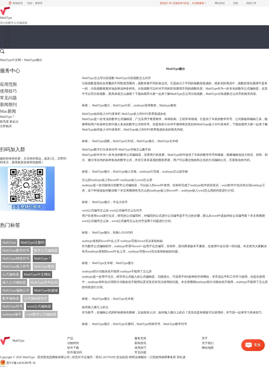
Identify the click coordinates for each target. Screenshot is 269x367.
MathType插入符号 (15, 266)
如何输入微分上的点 (95, 307)
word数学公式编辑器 (41, 314)
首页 (7, 27)
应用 (7, 32)
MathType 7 (42, 258)
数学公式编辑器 (46, 250)
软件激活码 (74, 352)
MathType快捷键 (46, 290)
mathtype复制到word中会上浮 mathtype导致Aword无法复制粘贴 (122, 241)
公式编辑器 (10, 274)
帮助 (7, 41)
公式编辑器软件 (35, 298)
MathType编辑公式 (15, 290)
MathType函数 (101, 141)
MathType (9, 242)
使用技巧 (8, 91)
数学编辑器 (10, 298)
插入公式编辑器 (14, 282)
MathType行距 (122, 105)
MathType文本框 (167, 141)
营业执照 (122, 357)
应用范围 (8, 84)
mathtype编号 (11, 314)
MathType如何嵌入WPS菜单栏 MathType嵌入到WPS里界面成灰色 (124, 113)
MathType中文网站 (37, 274)
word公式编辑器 (39, 306)
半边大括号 (120, 202)
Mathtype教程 (167, 105)
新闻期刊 (8, 104)
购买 (7, 46)
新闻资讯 (140, 343)
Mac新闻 (8, 111)
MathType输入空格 (125, 171)
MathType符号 (12, 306)
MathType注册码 (32, 242)
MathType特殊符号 (15, 258)
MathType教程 (44, 266)
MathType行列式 (123, 141)
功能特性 (73, 343)
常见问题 (8, 97)
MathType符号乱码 (44, 282)
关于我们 (208, 343)
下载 (7, 36)
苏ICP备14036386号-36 (21, 363)
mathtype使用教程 (145, 105)
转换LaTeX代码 (123, 232)
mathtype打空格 (149, 171)
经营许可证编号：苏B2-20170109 (93, 357)
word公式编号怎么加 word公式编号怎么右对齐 (112, 210)
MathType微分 (101, 105)
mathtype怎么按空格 (175, 171)
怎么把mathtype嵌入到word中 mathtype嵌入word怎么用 (117, 180)
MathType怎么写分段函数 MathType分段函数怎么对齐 (116, 78)
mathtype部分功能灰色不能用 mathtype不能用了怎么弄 (117, 271)
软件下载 (73, 347)
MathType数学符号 (15, 250)
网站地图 (208, 347)
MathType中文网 (10, 60)
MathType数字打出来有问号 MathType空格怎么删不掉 (116, 149)
